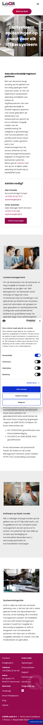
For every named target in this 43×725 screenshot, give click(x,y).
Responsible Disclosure (23, 720)
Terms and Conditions (30, 716)
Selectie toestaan (21, 396)
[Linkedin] (23, 690)
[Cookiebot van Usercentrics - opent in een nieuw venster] (26, 321)
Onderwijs (6, 691)
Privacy (7, 720)
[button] (38, 3)
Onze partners (28, 667)
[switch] (38, 361)
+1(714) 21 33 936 (12, 211)
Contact (6, 658)
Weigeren (21, 402)
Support (25, 672)
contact (20, 163)
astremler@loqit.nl (13, 199)
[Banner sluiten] (40, 321)
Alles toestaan (21, 389)
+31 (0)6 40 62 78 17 (14, 196)
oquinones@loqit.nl (13, 214)
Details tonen (32, 383)
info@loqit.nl (7, 663)
